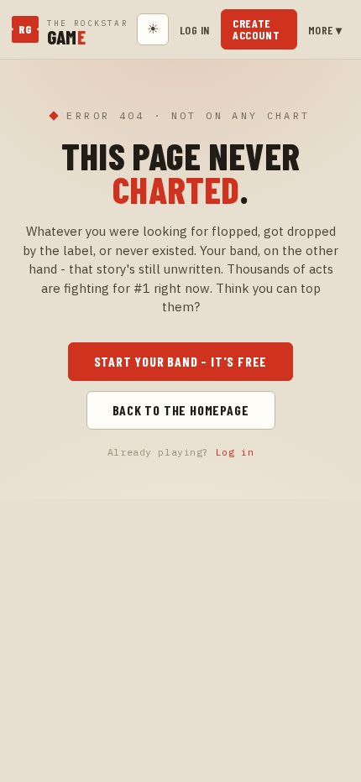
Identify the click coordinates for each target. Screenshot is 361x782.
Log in (195, 30)
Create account (256, 29)
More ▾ (325, 30)
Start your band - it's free (181, 361)
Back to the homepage (180, 410)
